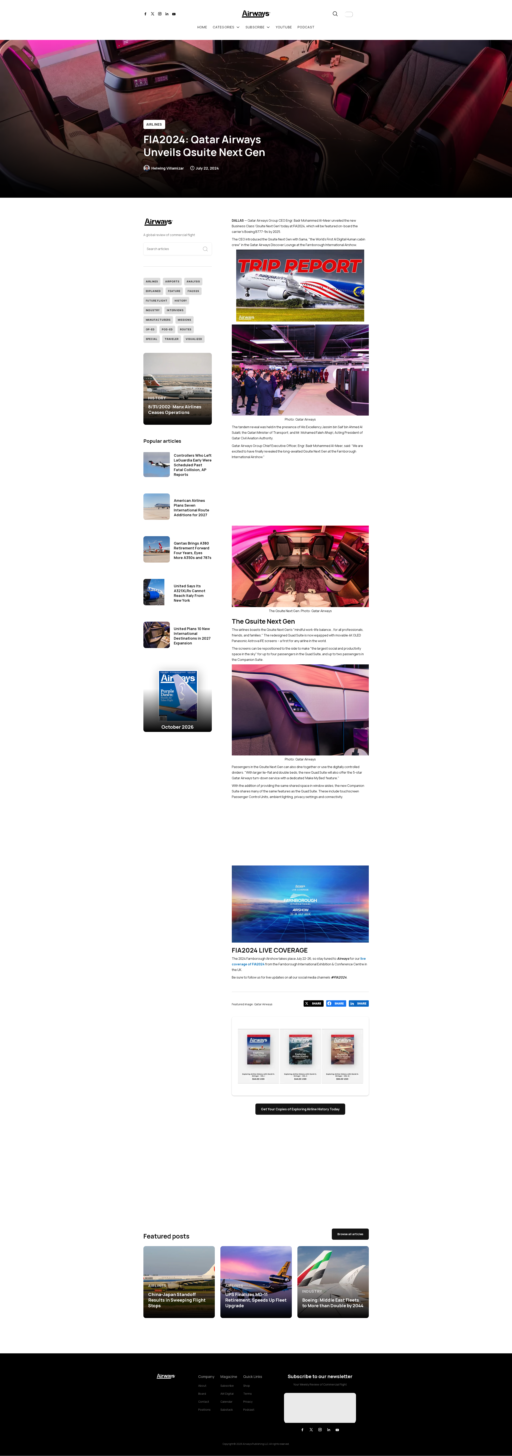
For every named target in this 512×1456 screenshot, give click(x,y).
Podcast (248, 1409)
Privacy (247, 1401)
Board (202, 1393)
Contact (203, 1401)
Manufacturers (158, 320)
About (202, 1386)
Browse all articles (350, 1234)
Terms (247, 1393)
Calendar (226, 1401)
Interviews (175, 310)
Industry (153, 310)
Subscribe (227, 1386)
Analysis (193, 281)
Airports (172, 281)
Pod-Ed (167, 329)
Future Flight (156, 300)
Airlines (154, 124)
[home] (256, 14)
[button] (349, 14)
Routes (185, 329)
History (181, 300)
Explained (153, 291)
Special (152, 339)
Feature (174, 291)
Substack (226, 1409)
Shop (246, 1386)
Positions (204, 1409)
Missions (184, 320)
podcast (306, 27)
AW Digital (227, 1393)
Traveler (172, 339)
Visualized (194, 339)
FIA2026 (193, 291)
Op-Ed (150, 329)
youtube (284, 27)
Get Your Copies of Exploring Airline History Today (300, 1109)
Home (202, 27)
